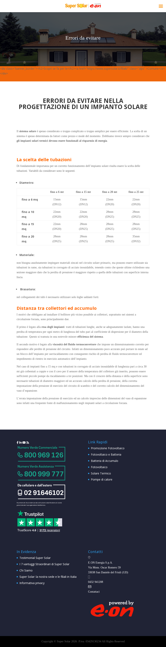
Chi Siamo (26, 570)
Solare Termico (101, 473)
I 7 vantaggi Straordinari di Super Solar (44, 564)
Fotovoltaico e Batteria (106, 454)
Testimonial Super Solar (35, 558)
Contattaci (94, 591)
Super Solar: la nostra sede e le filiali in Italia (48, 577)
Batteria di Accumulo (104, 461)
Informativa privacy (32, 583)
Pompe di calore (101, 479)
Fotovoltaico (99, 467)
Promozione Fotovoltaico (108, 448)
